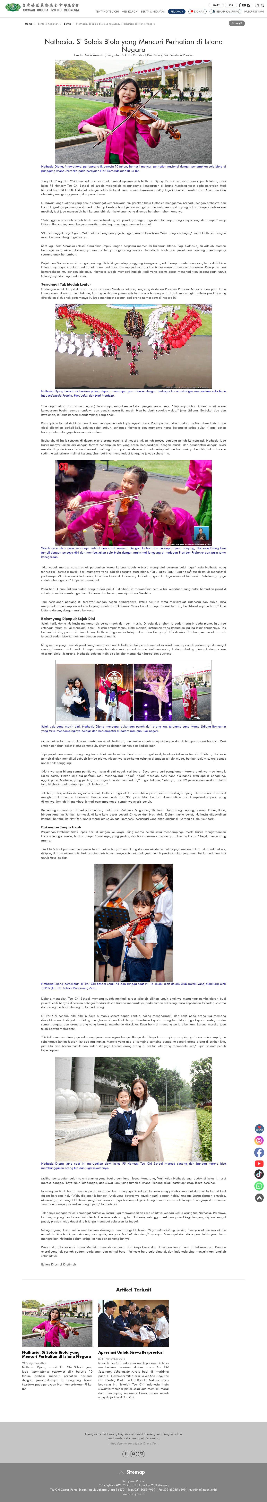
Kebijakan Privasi (133, 1481)
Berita (67, 23)
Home (28, 23)
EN (256, 5)
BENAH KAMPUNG (227, 11)
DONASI (198, 11)
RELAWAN (177, 11)
